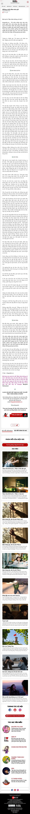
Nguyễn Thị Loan (17, 726)
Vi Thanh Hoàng (16, 778)
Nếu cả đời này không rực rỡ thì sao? (12, 697)
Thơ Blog (15, 6)
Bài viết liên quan (7, 430)
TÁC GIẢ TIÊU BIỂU (15, 722)
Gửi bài (14, 425)
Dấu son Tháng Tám (8, 646)
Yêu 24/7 (4, 6)
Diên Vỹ (13, 737)
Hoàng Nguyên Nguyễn (19, 747)
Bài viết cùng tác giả (20, 430)
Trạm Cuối (5, 621)
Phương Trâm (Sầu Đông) (17, 757)
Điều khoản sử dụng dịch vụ (15, 811)
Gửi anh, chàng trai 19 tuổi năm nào (12, 671)
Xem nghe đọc (22, 6)
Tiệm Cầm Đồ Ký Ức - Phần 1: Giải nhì (13, 494)
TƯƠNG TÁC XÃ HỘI (15, 706)
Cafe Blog (9, 6)
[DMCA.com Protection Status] (11, 805)
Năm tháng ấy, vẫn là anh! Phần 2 (11, 544)
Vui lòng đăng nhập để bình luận (15, 444)
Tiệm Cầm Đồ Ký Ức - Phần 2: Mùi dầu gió (14, 468)
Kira (12, 768)
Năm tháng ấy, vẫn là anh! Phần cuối (12, 519)
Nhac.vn (16, 812)
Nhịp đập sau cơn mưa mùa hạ (11, 595)
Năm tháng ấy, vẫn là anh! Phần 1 (11, 570)
